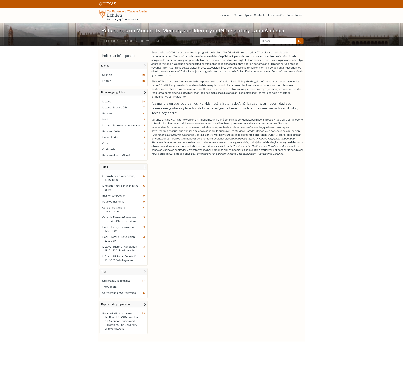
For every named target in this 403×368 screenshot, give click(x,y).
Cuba (105, 143)
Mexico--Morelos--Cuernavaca (121, 125)
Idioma (105, 65)
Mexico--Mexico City (114, 107)
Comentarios (294, 15)
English (106, 80)
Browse (146, 41)
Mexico (106, 101)
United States (110, 137)
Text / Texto (109, 286)
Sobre (238, 15)
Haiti (105, 119)
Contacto (260, 15)
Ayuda (248, 15)
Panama (107, 113)
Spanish (107, 74)
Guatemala (108, 149)
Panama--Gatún (111, 131)
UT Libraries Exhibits (123, 15)
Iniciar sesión (276, 15)
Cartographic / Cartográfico (119, 292)
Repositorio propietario (115, 304)
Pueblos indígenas (113, 201)
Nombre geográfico (113, 92)
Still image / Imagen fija (116, 280)
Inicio (105, 41)
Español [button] (225, 15)
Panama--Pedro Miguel (116, 155)
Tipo (104, 271)
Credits (160, 41)
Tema (104, 166)
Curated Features (124, 41)
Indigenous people (113, 195)
